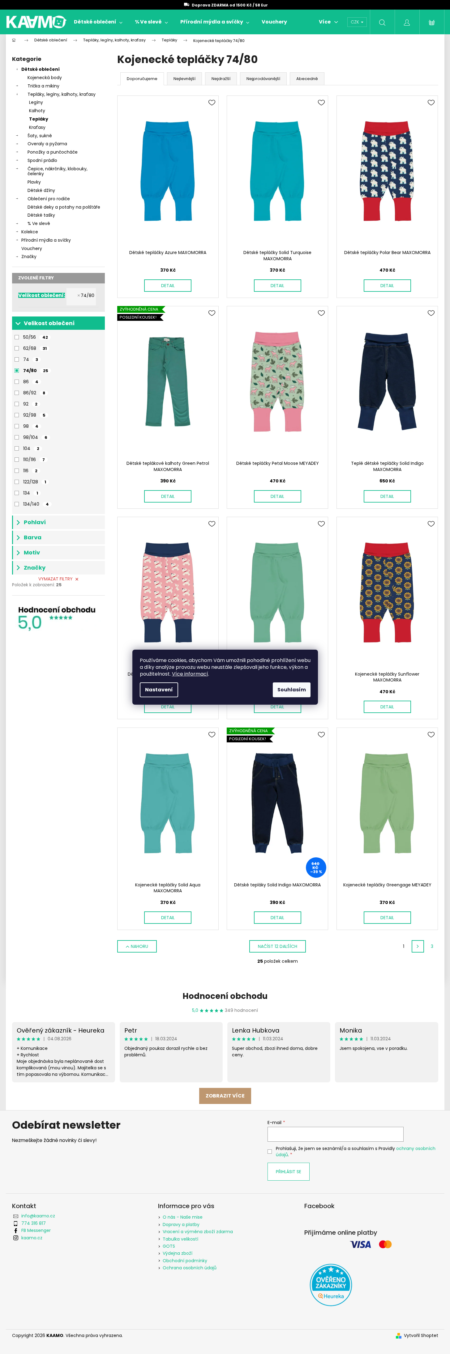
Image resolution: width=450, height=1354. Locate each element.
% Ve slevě (39, 223)
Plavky (34, 182)
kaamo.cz (31, 1238)
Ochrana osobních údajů (189, 1268)
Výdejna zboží (177, 1253)
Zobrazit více (225, 1095)
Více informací (190, 673)
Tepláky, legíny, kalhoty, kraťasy (62, 94)
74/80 (87, 295)
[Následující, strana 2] (418, 946)
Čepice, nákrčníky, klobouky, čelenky (58, 171)
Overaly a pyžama (47, 144)
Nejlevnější (184, 79)
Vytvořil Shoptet (421, 1336)
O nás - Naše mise (183, 1217)
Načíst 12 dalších (277, 946)
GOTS (169, 1246)
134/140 (36, 504)
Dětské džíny (41, 190)
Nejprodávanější (263, 79)
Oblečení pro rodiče (49, 199)
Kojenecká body (45, 77)
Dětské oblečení (40, 69)
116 (30, 471)
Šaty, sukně (40, 136)
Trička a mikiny (43, 86)
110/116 (34, 459)
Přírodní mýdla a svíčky (46, 240)
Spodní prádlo (42, 160)
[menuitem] (98, 22)
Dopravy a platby (181, 1224)
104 (31, 448)
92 (30, 404)
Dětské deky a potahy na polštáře (64, 207)
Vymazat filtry (55, 579)
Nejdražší (221, 79)
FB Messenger (36, 1230)
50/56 (35, 337)
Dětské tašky (41, 215)
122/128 (34, 482)
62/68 (35, 348)
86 (30, 382)
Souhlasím (291, 689)
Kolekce (29, 232)
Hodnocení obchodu (225, 996)
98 (30, 426)
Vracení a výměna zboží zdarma (198, 1232)
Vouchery (31, 248)
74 (30, 359)
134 (30, 493)
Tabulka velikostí (180, 1239)
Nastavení (159, 689)
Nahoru (139, 946)
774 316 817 (33, 1223)
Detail (168, 285)
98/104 (35, 437)
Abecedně (307, 79)
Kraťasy (37, 127)
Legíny (36, 102)
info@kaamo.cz (38, 1216)
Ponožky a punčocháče (53, 152)
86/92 (34, 393)
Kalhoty (37, 111)
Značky (28, 256)
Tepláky (38, 119)
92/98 (34, 415)
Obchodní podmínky (185, 1261)
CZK (355, 22)
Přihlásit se (288, 1172)
